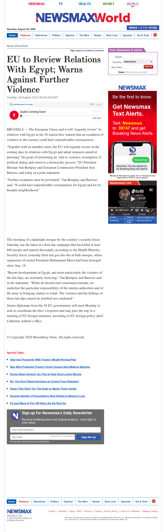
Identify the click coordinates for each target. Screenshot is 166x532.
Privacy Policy (111, 511)
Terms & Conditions (130, 511)
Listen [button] (112, 214)
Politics (56, 35)
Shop (72, 511)
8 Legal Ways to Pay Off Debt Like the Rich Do (38, 403)
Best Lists (112, 35)
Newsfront (41, 35)
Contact (51, 511)
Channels (126, 214)
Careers (98, 511)
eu (83, 50)
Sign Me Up (88, 437)
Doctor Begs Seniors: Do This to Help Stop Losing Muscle (45, 374)
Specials (127, 35)
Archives (88, 511)
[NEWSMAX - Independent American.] (83, 17)
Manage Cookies (150, 511)
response (99, 50)
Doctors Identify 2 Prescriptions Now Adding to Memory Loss (47, 396)
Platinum (25, 35)
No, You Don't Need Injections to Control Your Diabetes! (44, 381)
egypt (78, 50)
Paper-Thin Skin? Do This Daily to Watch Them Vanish (43, 388)
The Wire (84, 35)
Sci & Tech (143, 35)
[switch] (117, 210)
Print (92, 104)
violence (90, 50)
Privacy (13, 442)
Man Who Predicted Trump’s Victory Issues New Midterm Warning (50, 367)
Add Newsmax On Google (23, 104)
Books (97, 35)
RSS (79, 511)
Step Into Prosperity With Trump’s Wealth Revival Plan (43, 359)
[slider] (124, 210)
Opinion (69, 35)
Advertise (62, 511)
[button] (155, 35)
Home (12, 35)
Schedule (141, 214)
